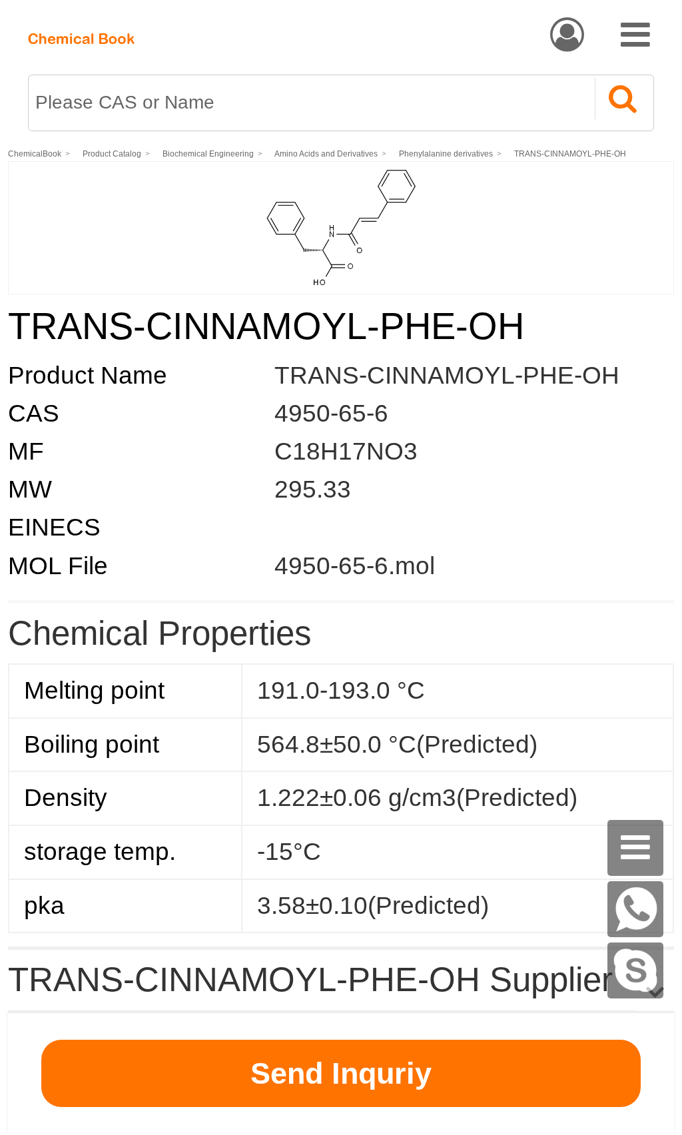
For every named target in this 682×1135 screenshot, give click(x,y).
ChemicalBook (34, 154)
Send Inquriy (341, 1073)
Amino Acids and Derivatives (326, 154)
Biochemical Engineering (208, 154)
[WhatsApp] (635, 909)
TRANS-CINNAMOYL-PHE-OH (570, 154)
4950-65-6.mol (354, 565)
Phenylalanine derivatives (446, 154)
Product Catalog (112, 154)
